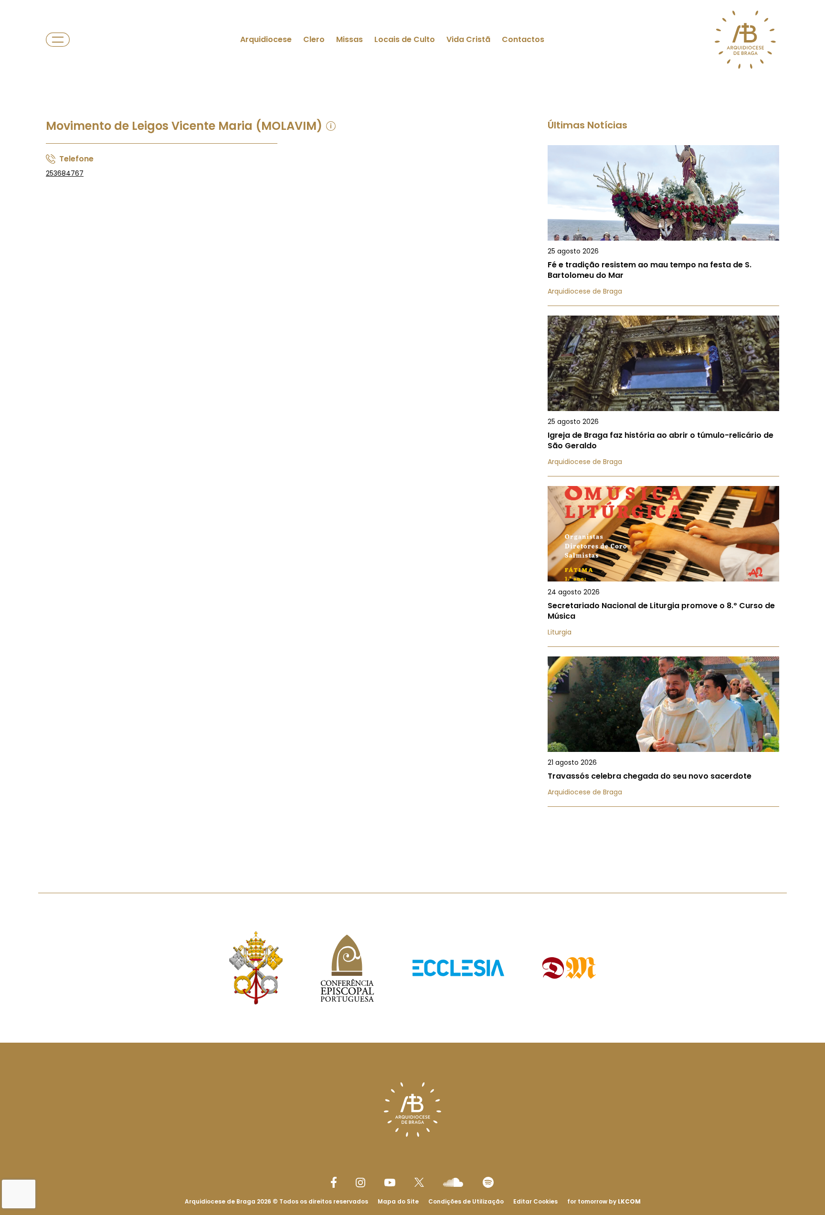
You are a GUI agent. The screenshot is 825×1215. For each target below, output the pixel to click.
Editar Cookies (535, 1201)
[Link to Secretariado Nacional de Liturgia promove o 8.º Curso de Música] (663, 566)
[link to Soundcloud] (453, 1182)
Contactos (523, 39)
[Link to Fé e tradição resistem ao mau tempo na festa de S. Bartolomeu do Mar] (663, 225)
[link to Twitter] (419, 1182)
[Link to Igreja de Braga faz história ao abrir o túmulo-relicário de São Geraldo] (663, 396)
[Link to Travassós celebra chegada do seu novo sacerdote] (663, 731)
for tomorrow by (604, 1201)
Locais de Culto (404, 39)
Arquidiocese (266, 39)
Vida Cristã (468, 39)
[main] (412, 427)
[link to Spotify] (488, 1182)
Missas (349, 39)
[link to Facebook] (334, 1182)
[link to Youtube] (389, 1182)
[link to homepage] (745, 39)
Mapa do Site (398, 1201)
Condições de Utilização (466, 1201)
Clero (314, 39)
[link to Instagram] (360, 1182)
